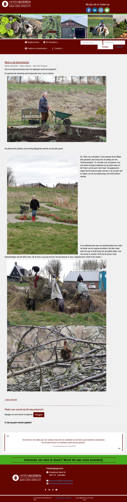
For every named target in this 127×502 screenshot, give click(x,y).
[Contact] (107, 10)
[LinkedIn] (95, 10)
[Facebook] (89, 10)
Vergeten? (120, 47)
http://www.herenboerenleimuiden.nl (63, 483)
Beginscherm (33, 42)
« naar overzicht (11, 399)
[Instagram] (101, 10)
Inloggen (105, 47)
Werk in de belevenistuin (17, 62)
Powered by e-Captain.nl (64, 498)
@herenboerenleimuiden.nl (64, 480)
